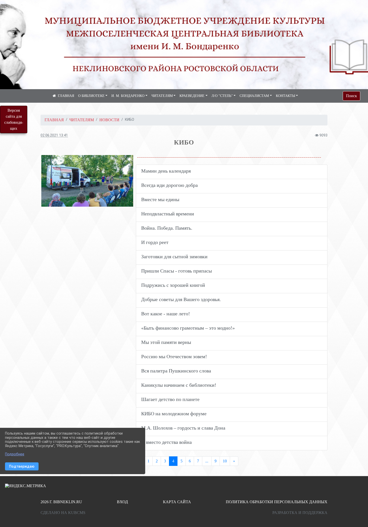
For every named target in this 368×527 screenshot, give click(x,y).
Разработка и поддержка (299, 512)
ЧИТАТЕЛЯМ (162, 96)
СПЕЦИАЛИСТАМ (254, 96)
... (206, 461)
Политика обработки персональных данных (276, 502)
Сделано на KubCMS (63, 512)
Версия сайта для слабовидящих (13, 119)
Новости (109, 120)
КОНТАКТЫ (285, 96)
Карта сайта (177, 502)
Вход (122, 502)
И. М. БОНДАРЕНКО (127, 96)
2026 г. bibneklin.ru (61, 502)
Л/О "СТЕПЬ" (222, 96)
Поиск (351, 96)
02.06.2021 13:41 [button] (54, 135)
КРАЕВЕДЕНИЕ (192, 96)
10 (225, 461)
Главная (54, 120)
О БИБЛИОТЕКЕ (91, 96)
